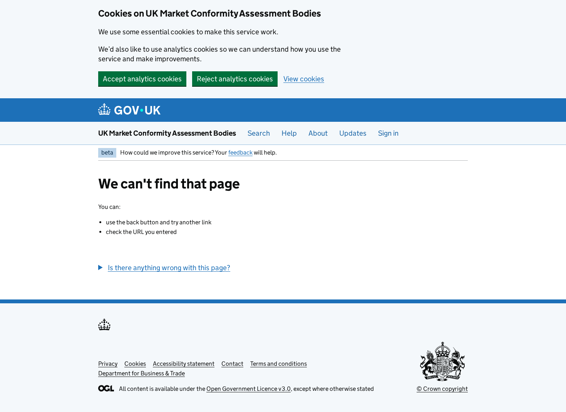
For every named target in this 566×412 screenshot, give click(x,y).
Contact (232, 363)
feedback (240, 152)
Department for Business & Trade (141, 373)
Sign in (388, 133)
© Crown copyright (442, 388)
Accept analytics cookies (142, 78)
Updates (353, 133)
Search (259, 133)
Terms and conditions (278, 363)
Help (289, 133)
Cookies (135, 363)
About (318, 133)
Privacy (107, 363)
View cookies (303, 78)
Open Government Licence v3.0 (248, 388)
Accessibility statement (183, 363)
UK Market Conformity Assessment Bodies (167, 133)
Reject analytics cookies (235, 78)
